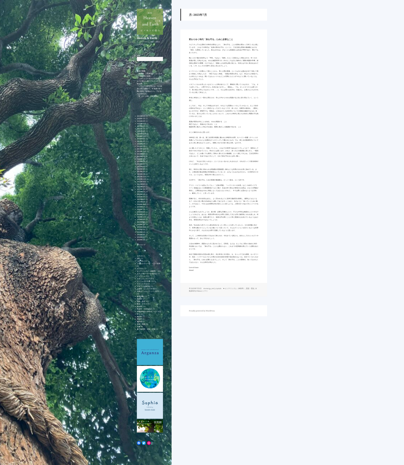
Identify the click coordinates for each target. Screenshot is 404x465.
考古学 (139, 319)
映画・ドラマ (142, 304)
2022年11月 (141, 179)
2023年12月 (141, 149)
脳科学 (139, 321)
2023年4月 (141, 166)
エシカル (140, 268)
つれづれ (140, 261)
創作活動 (140, 296)
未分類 (139, 306)
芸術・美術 (141, 324)
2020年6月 (141, 212)
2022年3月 (141, 199)
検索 (138, 55)
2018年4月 (141, 237)
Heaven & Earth (147, 38)
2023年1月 (141, 174)
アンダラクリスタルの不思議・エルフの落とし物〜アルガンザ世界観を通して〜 (149, 81)
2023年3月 (141, 169)
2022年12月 (141, 176)
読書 (138, 326)
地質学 (139, 299)
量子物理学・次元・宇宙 (146, 329)
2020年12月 (141, 204)
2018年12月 (141, 227)
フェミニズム (142, 284)
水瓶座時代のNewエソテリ (147, 311)
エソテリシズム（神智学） (147, 271)
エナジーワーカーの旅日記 (147, 273)
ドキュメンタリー (143, 278)
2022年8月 (141, 187)
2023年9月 (141, 154)
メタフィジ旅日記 (143, 286)
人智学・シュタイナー (145, 289)
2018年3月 (141, 239)
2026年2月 (141, 121)
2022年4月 (141, 197)
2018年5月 (141, 234)
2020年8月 (141, 207)
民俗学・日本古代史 (144, 309)
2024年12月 (141, 134)
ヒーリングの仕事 (143, 281)
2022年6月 (141, 192)
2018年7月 (141, 229)
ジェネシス (141, 276)
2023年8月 (141, 156)
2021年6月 (141, 202)
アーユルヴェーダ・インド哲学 (148, 263)
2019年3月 (141, 224)
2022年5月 (141, 194)
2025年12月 (141, 123)
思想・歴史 (141, 301)
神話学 (139, 316)
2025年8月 (141, 126)
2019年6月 (141, 222)
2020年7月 (141, 209)
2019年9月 (141, 219)
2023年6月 (141, 161)
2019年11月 (141, 217)
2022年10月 (141, 181)
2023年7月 (141, 159)
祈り (138, 314)
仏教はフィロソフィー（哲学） (148, 291)
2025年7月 (141, 128)
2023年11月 (141, 151)
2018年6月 (141, 232)
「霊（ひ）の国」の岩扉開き (148, 96)
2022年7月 (141, 189)
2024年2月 (141, 144)
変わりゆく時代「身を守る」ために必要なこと (211, 39)
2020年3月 (141, 214)
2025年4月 (141, 131)
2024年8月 (141, 139)
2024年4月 (141, 141)
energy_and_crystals (213, 288)
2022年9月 (141, 184)
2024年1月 (141, 146)
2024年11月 (141, 136)
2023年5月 (141, 164)
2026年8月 (141, 116)
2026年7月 (141, 118)
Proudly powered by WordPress (202, 311)
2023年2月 (141, 171)
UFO (138, 258)
